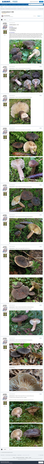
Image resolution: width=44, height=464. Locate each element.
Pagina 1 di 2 (10, 19)
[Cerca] (42, 4)
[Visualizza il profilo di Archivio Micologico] (2, 16)
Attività (10, 4)
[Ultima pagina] (7, 19)
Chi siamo (26, 6)
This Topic (39, 4)
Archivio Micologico (7, 15)
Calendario (9, 6)
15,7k (5, 78)
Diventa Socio (14, 4)
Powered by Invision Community (22, 459)
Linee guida (14, 6)
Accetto (41, 462)
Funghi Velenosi (11, 16)
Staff (18, 6)
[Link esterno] (9, 124)
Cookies (30, 457)
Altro (26, 4)
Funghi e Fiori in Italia (4, 4)
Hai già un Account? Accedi (34, 1)
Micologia (23, 4)
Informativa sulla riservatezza (20, 457)
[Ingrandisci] (26, 143)
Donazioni (18, 4)
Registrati (41, 1)
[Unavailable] (25, 51)
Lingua (14, 457)
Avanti (5, 19)
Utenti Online (22, 6)
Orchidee (5, 6)
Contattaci (26, 457)
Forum (2, 6)
